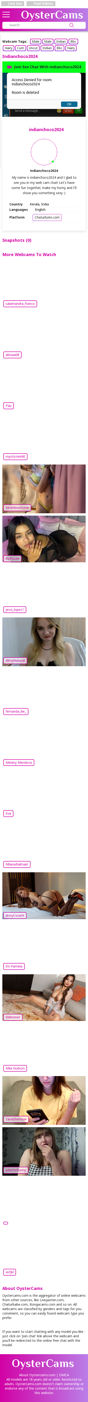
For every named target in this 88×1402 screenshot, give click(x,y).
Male (35, 41)
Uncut (33, 48)
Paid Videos (43, 3)
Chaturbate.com (47, 217)
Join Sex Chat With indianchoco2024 (47, 66)
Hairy (8, 48)
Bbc (73, 41)
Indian (61, 41)
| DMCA (62, 1375)
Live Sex (14, 3)
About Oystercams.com (37, 1375)
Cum (20, 48)
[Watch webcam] (44, 1201)
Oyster (52, 14)
